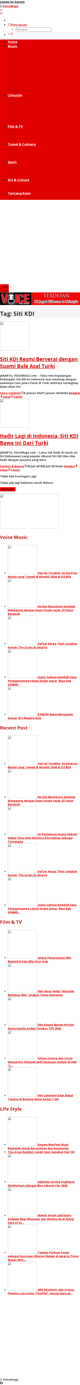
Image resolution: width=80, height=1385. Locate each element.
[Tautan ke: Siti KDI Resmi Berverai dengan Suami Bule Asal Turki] (14, 349)
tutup (4, 286)
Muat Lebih (8, 489)
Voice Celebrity (10, 393)
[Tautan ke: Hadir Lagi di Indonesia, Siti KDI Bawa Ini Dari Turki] (14, 426)
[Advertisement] (40, 242)
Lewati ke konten (12, 2)
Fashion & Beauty (12, 466)
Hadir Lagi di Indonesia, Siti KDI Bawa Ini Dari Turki (39, 439)
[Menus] (1, 10)
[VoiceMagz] (9, 6)
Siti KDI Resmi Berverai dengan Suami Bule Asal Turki (39, 362)
